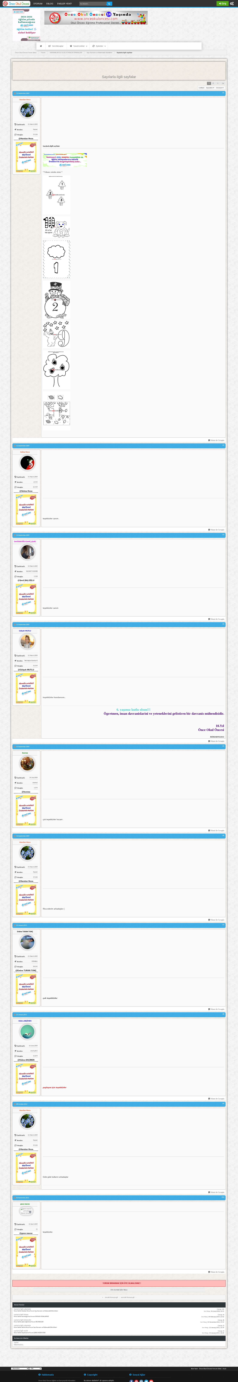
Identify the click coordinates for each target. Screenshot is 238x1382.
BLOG (50, 3)
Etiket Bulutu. (19, 1345)
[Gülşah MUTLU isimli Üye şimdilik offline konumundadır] (26, 640)
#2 (223, 445)
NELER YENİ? (65, 3)
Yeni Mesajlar (57, 46)
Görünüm (219, 88)
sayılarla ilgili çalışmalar (22, 1325)
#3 (223, 535)
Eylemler (99, 46)
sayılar (16, 1342)
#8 (223, 1014)
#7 (223, 925)
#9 (223, 1103)
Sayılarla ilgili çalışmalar (22, 1309)
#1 (223, 93)
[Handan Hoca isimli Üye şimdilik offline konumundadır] (26, 109)
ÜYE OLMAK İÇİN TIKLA (118, 1290)
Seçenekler (209, 88)
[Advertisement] (94, 33)
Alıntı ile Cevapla (217, 440)
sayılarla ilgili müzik (21, 1331)
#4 (223, 624)
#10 (223, 1197)
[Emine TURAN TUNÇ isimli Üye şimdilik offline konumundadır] (26, 941)
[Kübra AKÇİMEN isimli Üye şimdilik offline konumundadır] (26, 1030)
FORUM (39, 3)
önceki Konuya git (111, 1297)
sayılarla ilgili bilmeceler (22, 1320)
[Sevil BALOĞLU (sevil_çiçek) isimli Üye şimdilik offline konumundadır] (26, 551)
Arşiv (224, 1369)
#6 (223, 835)
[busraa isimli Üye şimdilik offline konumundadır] (26, 762)
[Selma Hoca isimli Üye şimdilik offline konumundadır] (26, 462)
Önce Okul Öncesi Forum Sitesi (210, 1369)
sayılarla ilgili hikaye (21, 1315)
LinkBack (201, 88)
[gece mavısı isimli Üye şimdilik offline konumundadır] (26, 1211)
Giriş (224, 3)
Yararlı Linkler (79, 46)
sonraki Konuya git (127, 1297)
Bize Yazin (194, 1369)
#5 (223, 746)
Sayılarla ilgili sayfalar (119, 77)
